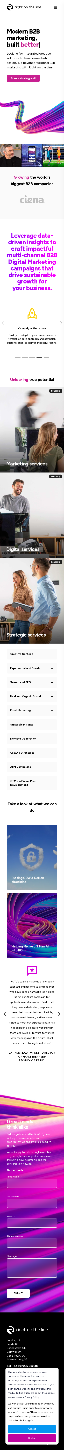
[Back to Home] (24, 7)
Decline (32, 1438)
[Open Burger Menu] (55, 7)
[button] (17, 357)
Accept (32, 1428)
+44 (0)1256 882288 (25, 1366)
